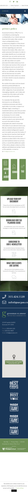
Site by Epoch (14, 446)
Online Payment (14, 5)
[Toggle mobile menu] (25, 11)
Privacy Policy (14, 442)
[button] (14, 357)
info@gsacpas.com (9, 151)
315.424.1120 (16, 297)
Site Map (6, 442)
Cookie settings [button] (20, 488)
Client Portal (24, 5)
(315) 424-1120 (4, 5)
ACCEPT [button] (14, 490)
